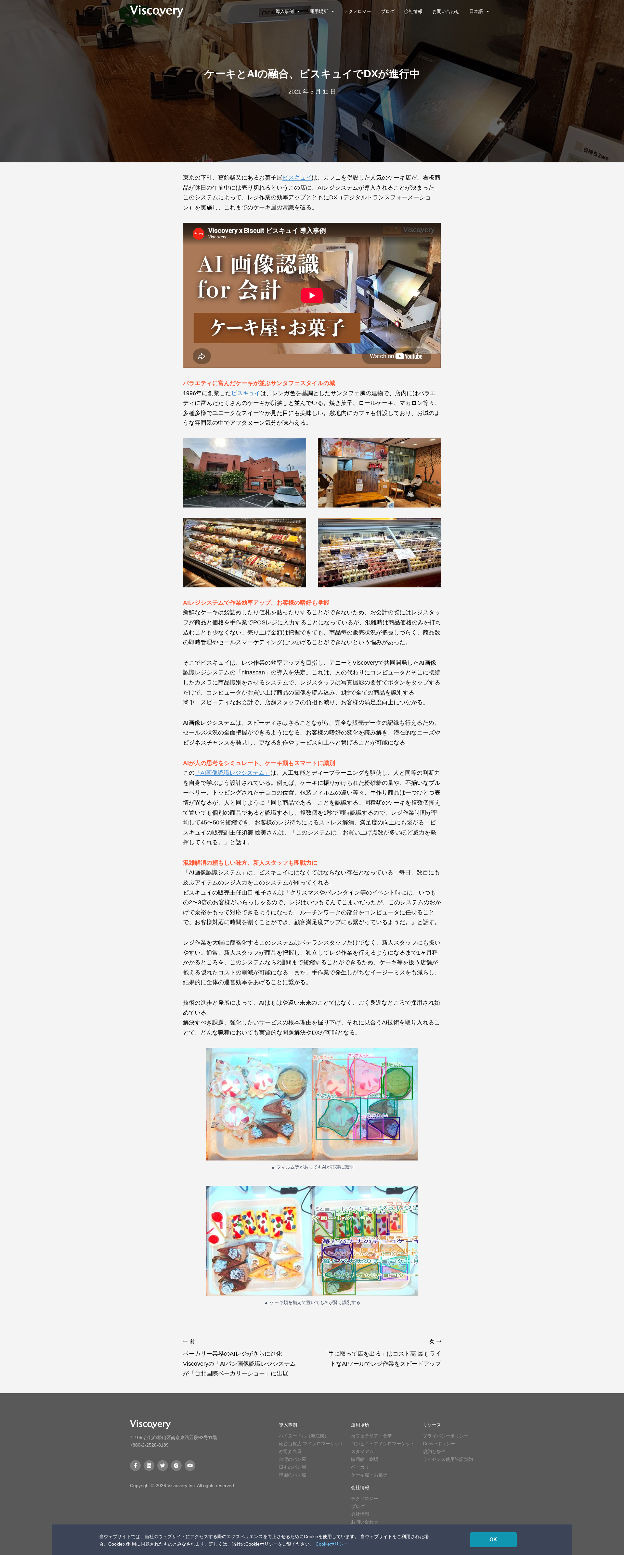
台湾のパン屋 (292, 1459)
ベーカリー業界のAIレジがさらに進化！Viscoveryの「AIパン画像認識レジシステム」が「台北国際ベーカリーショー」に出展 (242, 1358)
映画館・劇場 (364, 1459)
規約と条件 (434, 1451)
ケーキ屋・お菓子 (369, 1474)
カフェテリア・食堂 (371, 1435)
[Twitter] (162, 1465)
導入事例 (285, 11)
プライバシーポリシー (445, 1435)
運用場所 (319, 11)
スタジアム (362, 1451)
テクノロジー (357, 11)
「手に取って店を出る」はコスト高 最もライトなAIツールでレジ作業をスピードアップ (381, 1353)
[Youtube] (190, 1465)
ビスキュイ (297, 177)
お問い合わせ (446, 11)
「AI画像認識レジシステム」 (232, 773)
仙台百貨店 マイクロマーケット (311, 1443)
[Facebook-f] (135, 1465)
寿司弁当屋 (290, 1451)
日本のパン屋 (292, 1467)
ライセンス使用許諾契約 (448, 1459)
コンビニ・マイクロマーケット (383, 1443)
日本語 (476, 11)
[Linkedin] (149, 1465)
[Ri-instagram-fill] (176, 1465)
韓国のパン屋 (292, 1474)
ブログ (388, 11)
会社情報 (413, 11)
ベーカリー (362, 1467)
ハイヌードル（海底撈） (304, 1435)
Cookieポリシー (439, 1443)
